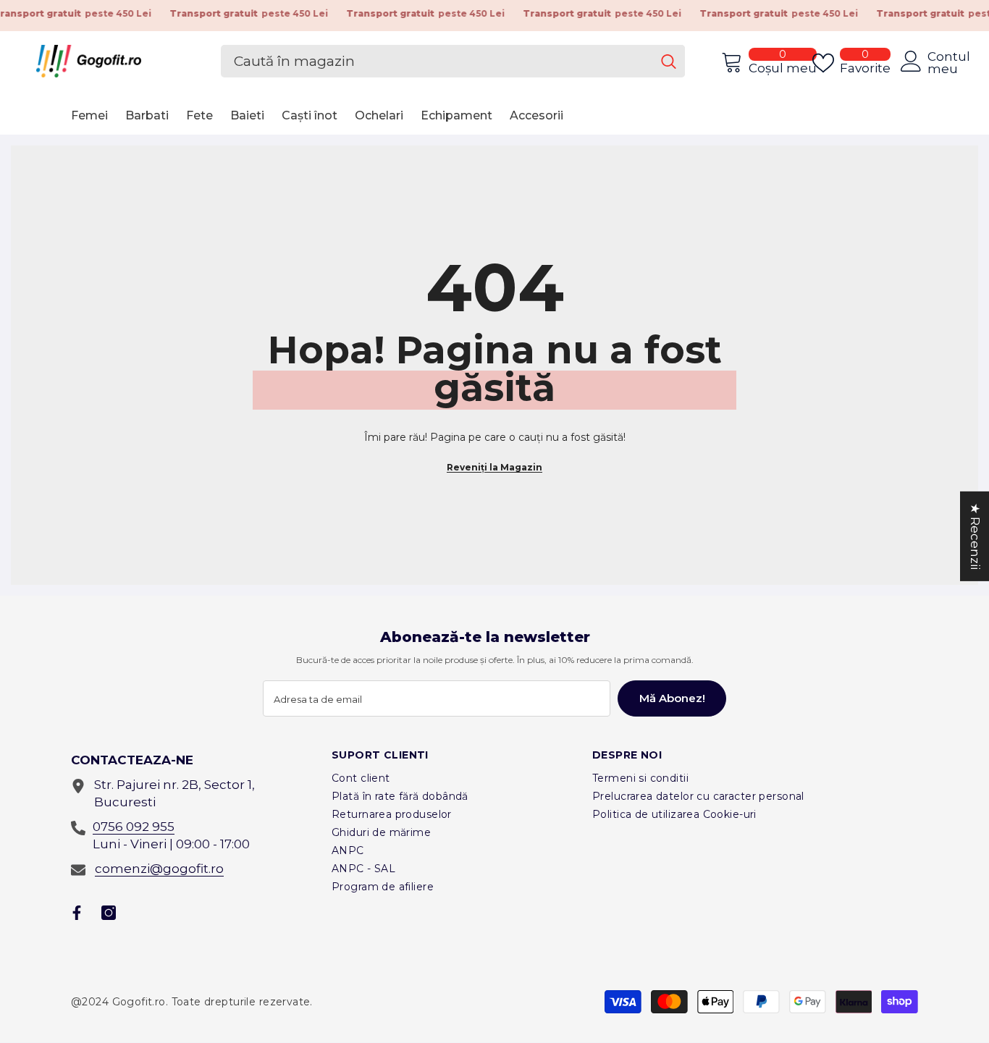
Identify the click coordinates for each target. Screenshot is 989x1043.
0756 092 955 (133, 826)
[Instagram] (108, 913)
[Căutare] (453, 61)
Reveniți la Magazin (494, 467)
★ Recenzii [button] (975, 535)
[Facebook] (77, 913)
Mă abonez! (672, 698)
